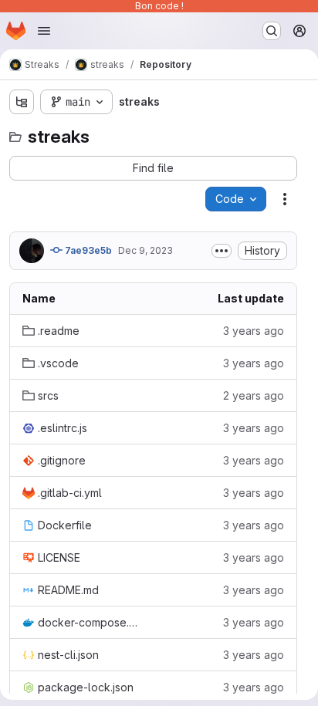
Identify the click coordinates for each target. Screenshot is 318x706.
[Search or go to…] (271, 31)
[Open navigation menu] (44, 31)
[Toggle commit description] (221, 251)
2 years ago (253, 395)
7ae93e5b (87, 250)
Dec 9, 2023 (145, 250)
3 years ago (253, 330)
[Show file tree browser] (21, 102)
